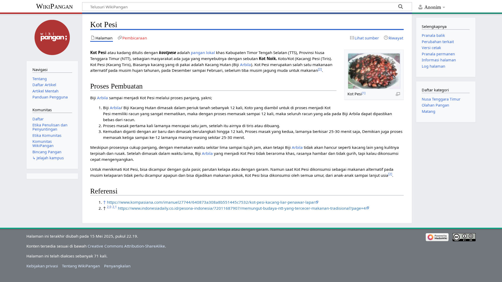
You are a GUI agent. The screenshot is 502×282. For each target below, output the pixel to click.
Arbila (245, 64)
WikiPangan (54, 6)
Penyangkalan (117, 265)
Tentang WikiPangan (81, 265)
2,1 (114, 207)
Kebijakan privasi (42, 265)
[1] (364, 93)
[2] (320, 69)
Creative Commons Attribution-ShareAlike (126, 246)
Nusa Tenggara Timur (441, 99)
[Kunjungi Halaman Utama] (52, 37)
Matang (428, 111)
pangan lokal (203, 52)
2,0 (109, 207)
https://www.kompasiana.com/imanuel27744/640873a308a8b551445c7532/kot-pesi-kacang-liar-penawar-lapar (211, 202)
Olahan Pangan (435, 105)
